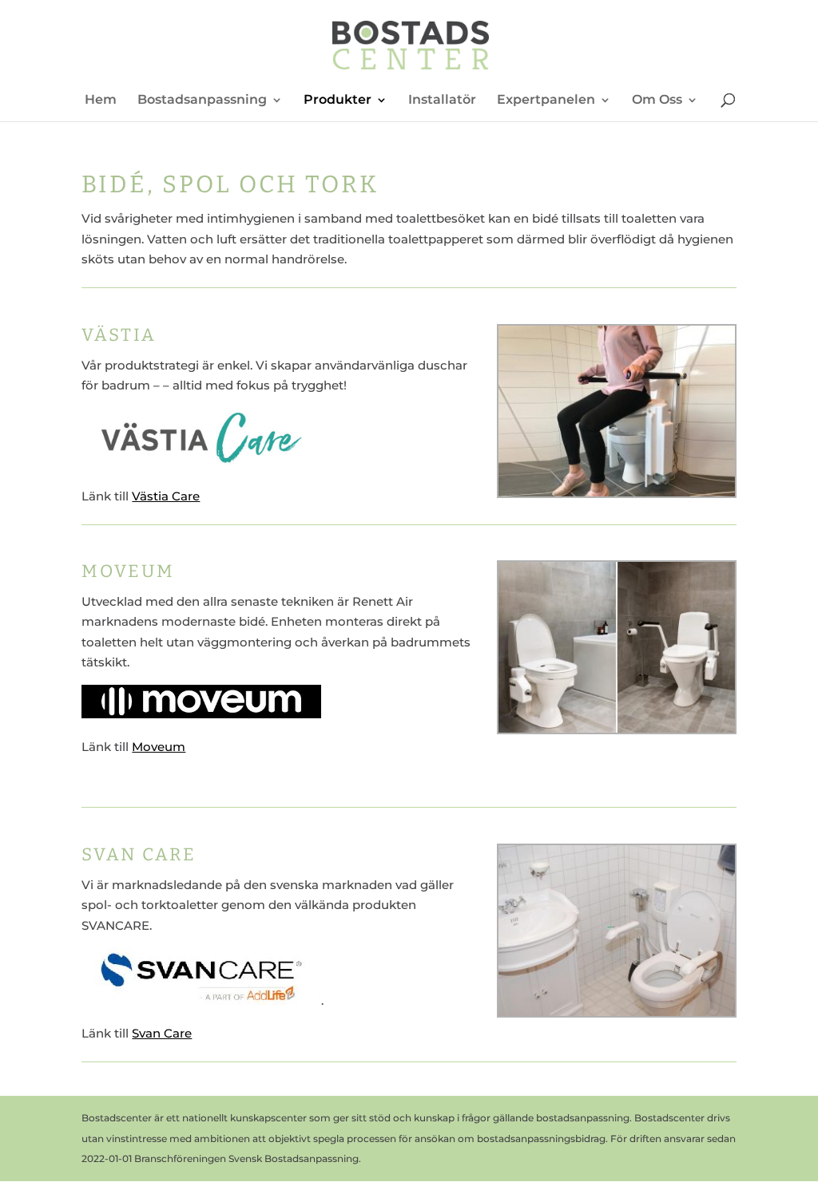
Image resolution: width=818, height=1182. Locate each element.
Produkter (337, 100)
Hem (101, 100)
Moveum (158, 746)
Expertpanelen (546, 100)
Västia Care (166, 496)
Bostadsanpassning (202, 100)
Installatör (442, 100)
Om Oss (657, 100)
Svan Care (162, 1033)
